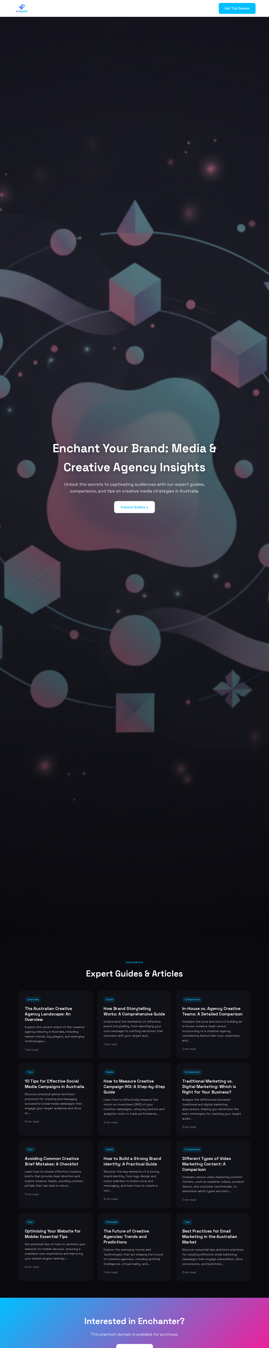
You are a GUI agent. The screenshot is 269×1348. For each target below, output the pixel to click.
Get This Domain (237, 8)
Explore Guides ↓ (134, 507)
